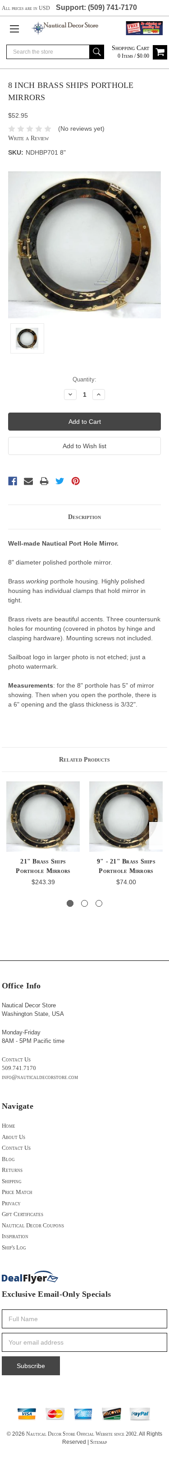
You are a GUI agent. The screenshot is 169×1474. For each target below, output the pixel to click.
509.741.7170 (19, 1068)
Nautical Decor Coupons (33, 1225)
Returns (12, 1169)
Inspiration (15, 1236)
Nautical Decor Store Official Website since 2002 (81, 1434)
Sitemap (98, 1442)
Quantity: (84, 379)
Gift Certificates (22, 1214)
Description (84, 517)
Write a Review (28, 138)
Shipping (12, 1181)
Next (158, 836)
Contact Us (16, 1059)
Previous (11, 836)
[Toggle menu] (14, 28)
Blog (8, 1159)
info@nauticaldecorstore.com (40, 1077)
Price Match (17, 1192)
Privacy (11, 1203)
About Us (13, 1137)
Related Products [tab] (84, 759)
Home (8, 1125)
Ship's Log (14, 1247)
